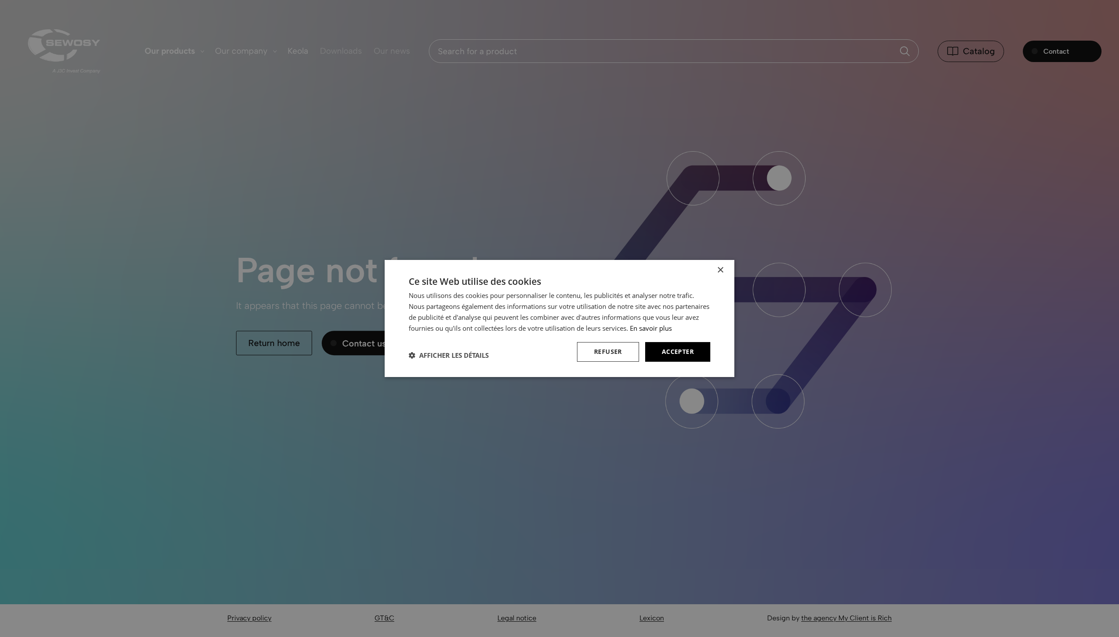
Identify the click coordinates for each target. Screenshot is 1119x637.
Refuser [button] (608, 351)
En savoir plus (651, 328)
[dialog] (559, 318)
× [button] (720, 270)
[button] (449, 355)
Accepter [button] (678, 351)
